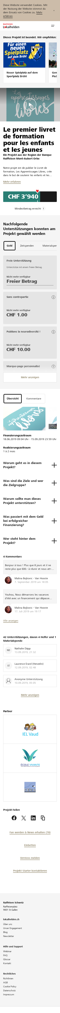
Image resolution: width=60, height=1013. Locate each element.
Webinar (7, 951)
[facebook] (14, 818)
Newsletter (8, 936)
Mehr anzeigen (30, 377)
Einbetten (30, 845)
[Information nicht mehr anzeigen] (54, 10)
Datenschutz (9, 990)
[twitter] (23, 818)
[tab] (9, 246)
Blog (5, 932)
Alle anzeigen (10, 620)
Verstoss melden (30, 857)
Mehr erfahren (12, 181)
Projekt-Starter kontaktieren (30, 870)
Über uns (7, 924)
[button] (53, 26)
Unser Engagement (12, 928)
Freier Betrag (22, 281)
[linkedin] (33, 818)
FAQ (5, 955)
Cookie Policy (9, 986)
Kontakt (7, 963)
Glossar (6, 959)
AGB (5, 982)
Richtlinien (8, 978)
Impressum (8, 994)
